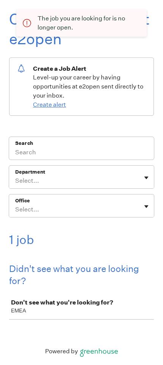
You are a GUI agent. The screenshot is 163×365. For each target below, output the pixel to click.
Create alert (49, 104)
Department (30, 172)
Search (24, 143)
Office (22, 200)
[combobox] (15, 181)
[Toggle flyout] (146, 177)
